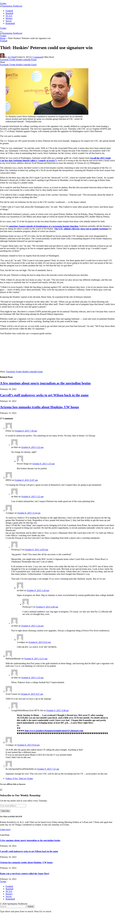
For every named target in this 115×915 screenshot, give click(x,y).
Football (9, 11)
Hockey (9, 18)
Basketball (10, 23)
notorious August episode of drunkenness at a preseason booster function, (44, 226)
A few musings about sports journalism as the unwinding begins (45, 383)
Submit (30, 906)
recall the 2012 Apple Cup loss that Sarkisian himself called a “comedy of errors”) (55, 159)
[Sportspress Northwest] (11, 6)
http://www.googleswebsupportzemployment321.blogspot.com (54, 730)
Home (2, 38)
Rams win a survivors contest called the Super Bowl (24, 873)
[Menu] (1, 31)
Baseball (9, 13)
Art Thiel (12, 57)
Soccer (9, 21)
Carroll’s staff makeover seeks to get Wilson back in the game (44, 395)
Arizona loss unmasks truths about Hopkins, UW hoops (39, 407)
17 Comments (36, 57)
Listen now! (5, 829)
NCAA (9, 16)
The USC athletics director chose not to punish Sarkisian (81, 229)
